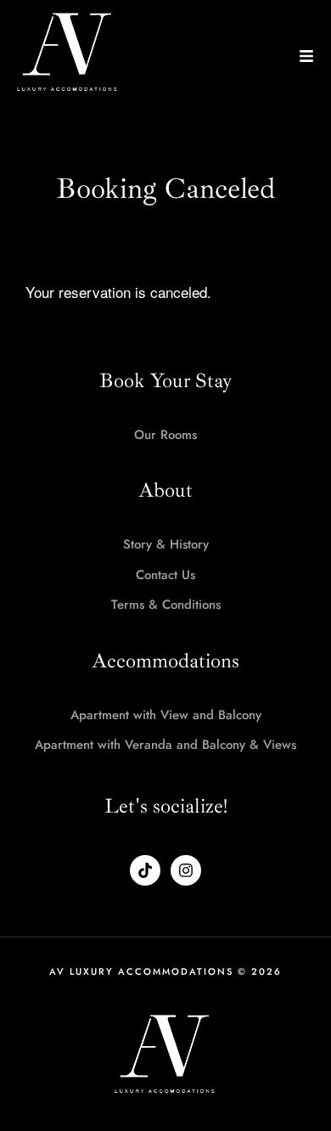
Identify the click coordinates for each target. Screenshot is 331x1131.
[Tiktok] (145, 870)
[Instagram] (186, 870)
